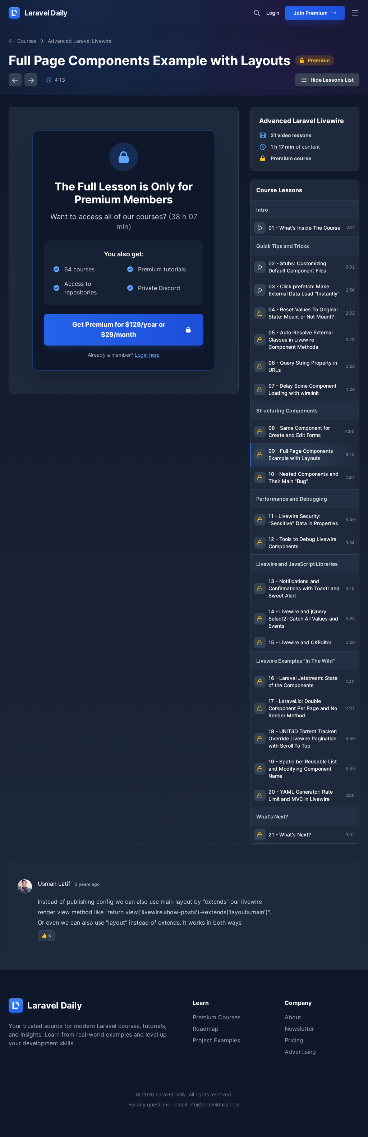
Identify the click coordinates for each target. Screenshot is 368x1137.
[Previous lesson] (15, 79)
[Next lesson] (30, 79)
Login (272, 13)
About (293, 1017)
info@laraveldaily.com (214, 1104)
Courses (26, 41)
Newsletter (299, 1028)
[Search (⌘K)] (257, 13)
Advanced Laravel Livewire (79, 41)
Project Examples (216, 1040)
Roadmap (205, 1028)
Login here (147, 355)
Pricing (294, 1040)
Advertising (300, 1051)
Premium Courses (216, 1017)
